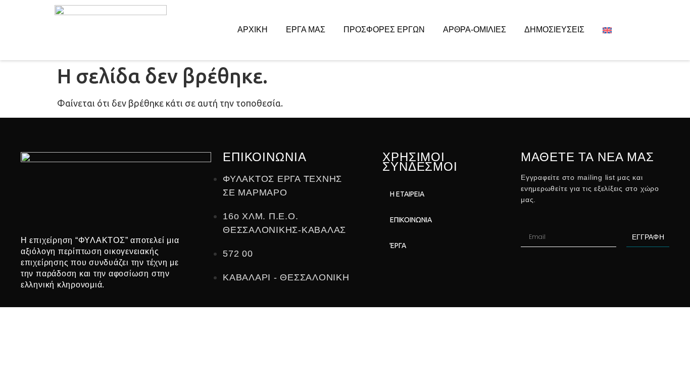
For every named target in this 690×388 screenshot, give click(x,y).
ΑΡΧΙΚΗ (252, 29)
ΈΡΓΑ (398, 245)
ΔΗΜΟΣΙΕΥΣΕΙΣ (554, 29)
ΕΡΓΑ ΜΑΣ (305, 29)
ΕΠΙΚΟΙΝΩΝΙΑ (411, 220)
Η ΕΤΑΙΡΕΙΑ (407, 194)
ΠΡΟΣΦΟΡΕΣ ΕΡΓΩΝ (384, 29)
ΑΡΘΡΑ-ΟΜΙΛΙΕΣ (474, 29)
